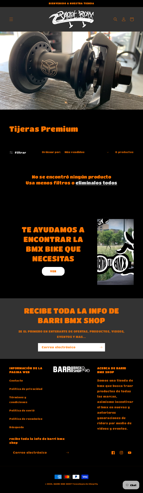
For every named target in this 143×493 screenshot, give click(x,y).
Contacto (16, 380)
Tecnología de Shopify (85, 484)
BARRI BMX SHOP (63, 484)
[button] (11, 19)
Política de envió (22, 410)
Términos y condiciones (18, 399)
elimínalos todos (96, 182)
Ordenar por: (51, 151)
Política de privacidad (25, 388)
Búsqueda (16, 427)
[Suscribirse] (101, 347)
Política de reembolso (26, 418)
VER (53, 271)
